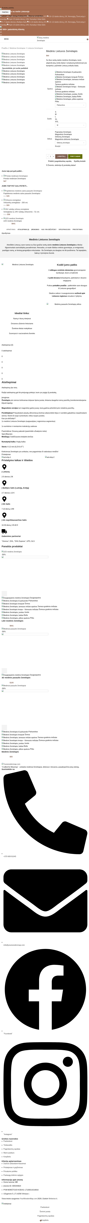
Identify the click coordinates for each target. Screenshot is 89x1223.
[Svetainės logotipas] (44, 39)
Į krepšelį (61, 156)
